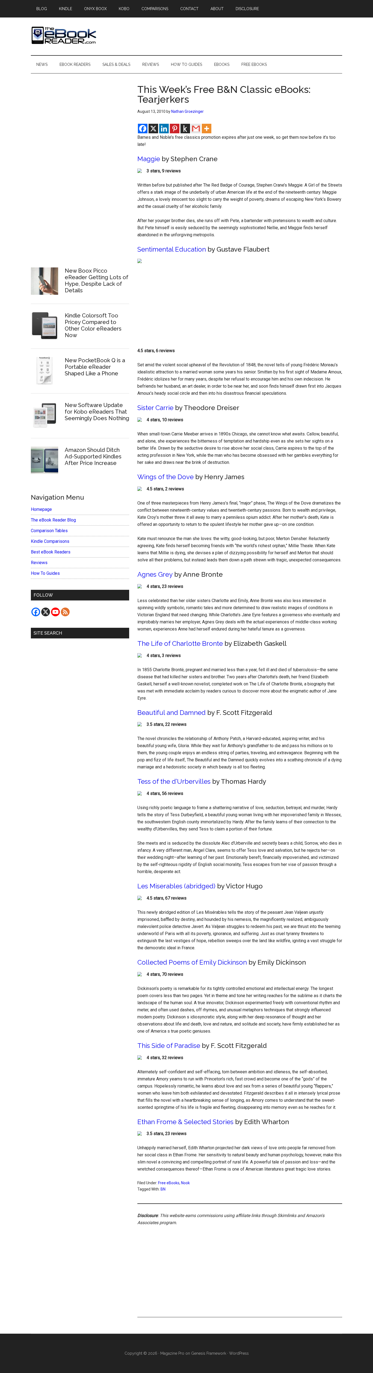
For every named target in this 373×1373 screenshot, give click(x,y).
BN (163, 1189)
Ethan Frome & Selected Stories (185, 1122)
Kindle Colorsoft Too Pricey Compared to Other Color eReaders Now (93, 325)
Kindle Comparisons (50, 541)
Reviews (39, 562)
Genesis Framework (208, 1353)
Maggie (148, 159)
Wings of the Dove (165, 477)
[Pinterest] (174, 128)
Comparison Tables (49, 530)
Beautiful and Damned (171, 713)
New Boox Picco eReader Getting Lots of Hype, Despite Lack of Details (96, 280)
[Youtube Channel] (55, 612)
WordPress (239, 1353)
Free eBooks (168, 1183)
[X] (153, 128)
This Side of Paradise (168, 1046)
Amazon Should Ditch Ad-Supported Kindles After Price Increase (93, 456)
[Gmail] (196, 128)
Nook (185, 1183)
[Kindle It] (185, 128)
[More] (206, 128)
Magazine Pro (172, 1353)
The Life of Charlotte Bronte (180, 643)
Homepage (41, 509)
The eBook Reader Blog (53, 520)
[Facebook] (142, 128)
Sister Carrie (155, 408)
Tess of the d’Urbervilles (174, 781)
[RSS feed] (65, 612)
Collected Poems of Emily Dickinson (192, 962)
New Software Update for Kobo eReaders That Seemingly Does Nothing (97, 412)
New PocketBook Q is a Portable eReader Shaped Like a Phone (95, 367)
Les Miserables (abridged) (176, 886)
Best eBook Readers (50, 552)
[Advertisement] (239, 307)
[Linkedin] (164, 128)
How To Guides (45, 573)
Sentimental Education (171, 249)
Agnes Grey (155, 574)
